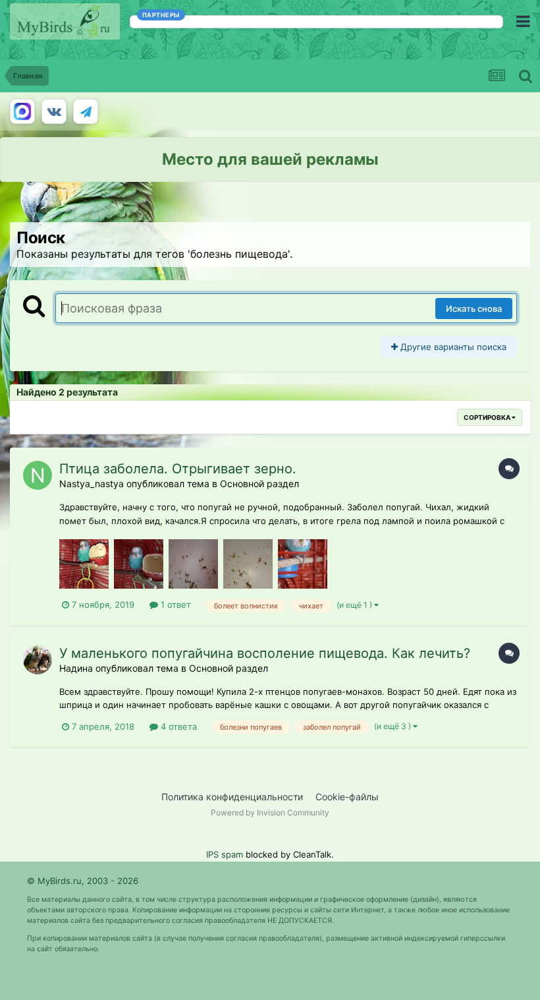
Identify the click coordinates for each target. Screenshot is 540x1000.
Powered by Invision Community (270, 812)
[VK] (54, 111)
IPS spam (224, 854)
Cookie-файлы (347, 796)
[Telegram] (85, 111)
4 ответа (177, 726)
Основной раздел (259, 483)
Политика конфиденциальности (232, 796)
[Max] (22, 111)
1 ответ (174, 604)
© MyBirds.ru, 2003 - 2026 (82, 880)
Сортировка (488, 417)
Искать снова (474, 308)
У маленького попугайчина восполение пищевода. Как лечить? (264, 653)
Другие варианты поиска (452, 346)
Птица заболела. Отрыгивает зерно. (177, 469)
